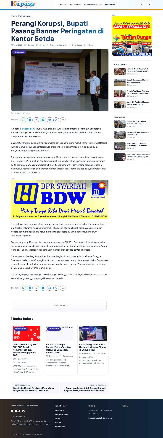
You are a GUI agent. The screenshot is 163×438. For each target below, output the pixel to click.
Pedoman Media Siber (93, 4)
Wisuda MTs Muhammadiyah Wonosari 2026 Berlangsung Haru (138, 155)
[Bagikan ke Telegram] (43, 119)
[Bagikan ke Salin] (63, 119)
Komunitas (60, 426)
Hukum (58, 422)
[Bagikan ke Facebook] (30, 119)
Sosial (57, 418)
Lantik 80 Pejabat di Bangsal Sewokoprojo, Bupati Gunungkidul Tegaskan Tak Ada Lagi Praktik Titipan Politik (138, 103)
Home (14, 16)
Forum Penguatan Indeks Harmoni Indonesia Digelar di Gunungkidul (92, 347)
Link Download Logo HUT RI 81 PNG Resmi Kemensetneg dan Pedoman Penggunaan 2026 (25, 349)
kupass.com (28, 128)
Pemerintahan (19, 52)
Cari (142, 4)
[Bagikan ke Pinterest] (49, 119)
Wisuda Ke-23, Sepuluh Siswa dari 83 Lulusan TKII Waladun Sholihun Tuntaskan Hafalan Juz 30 (138, 144)
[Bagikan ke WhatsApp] (23, 119)
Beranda (63, 4)
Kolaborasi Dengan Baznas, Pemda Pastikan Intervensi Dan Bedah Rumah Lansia (58, 348)
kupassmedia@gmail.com (100, 418)
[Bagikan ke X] (36, 119)
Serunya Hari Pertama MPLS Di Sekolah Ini (138, 133)
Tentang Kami (75, 4)
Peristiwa (59, 410)
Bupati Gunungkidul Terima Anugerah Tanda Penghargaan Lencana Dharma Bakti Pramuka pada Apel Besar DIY (138, 81)
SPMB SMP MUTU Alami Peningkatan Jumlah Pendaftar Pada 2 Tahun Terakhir (136, 122)
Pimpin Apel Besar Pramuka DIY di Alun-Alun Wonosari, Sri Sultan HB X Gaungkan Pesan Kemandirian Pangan (138, 92)
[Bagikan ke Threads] (56, 119)
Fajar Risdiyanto (61, 45)
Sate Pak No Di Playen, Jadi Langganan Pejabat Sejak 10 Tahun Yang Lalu (138, 70)
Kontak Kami (110, 4)
